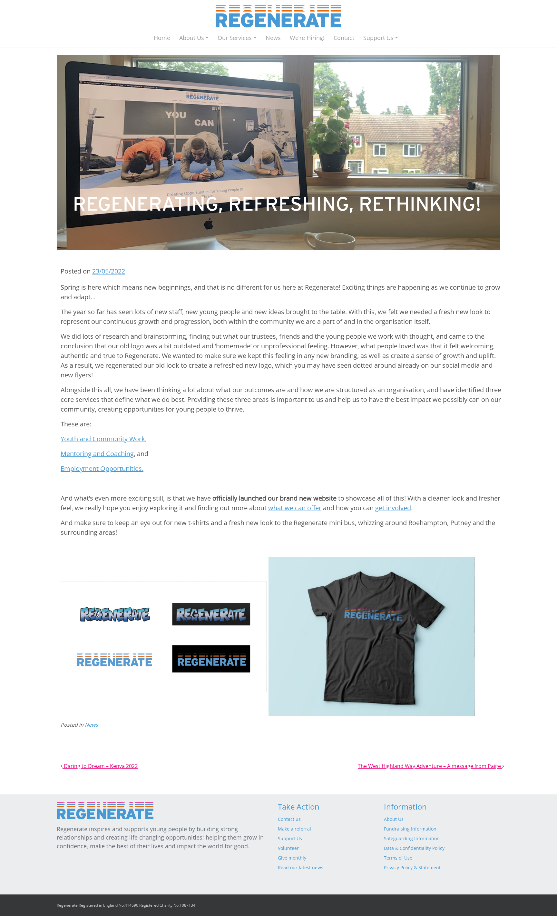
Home (162, 38)
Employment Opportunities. (102, 468)
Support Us (378, 38)
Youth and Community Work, (104, 438)
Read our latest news (300, 867)
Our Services (235, 38)
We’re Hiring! (307, 38)
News (273, 38)
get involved (393, 507)
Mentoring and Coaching (97, 453)
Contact (344, 38)
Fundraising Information (410, 829)
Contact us (289, 819)
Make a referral (294, 829)
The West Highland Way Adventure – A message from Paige (430, 766)
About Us (191, 38)
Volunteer (288, 848)
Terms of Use (398, 858)
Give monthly (292, 858)
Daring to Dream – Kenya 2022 (100, 766)
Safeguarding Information (412, 838)
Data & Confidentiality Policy (414, 848)
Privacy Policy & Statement (412, 867)
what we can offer (294, 507)
